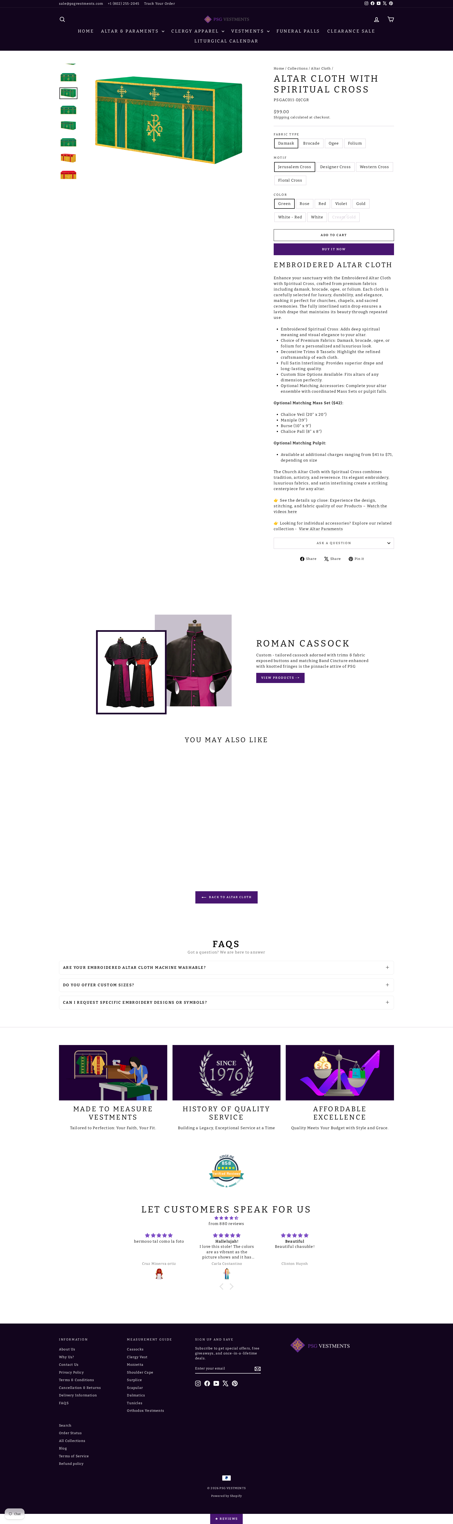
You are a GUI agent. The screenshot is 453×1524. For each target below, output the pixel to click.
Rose (305, 203)
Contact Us (69, 1365)
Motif (280, 157)
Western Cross (374, 167)
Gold (361, 203)
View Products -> (280, 677)
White (317, 217)
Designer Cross (335, 167)
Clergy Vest (137, 1357)
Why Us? (66, 1357)
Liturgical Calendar (226, 41)
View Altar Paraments (321, 529)
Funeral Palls (298, 31)
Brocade (311, 143)
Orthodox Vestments (145, 1411)
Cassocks (135, 1349)
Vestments (248, 31)
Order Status (70, 1433)
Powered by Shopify (226, 1496)
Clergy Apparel (196, 31)
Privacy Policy (71, 1372)
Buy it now (334, 249)
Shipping (281, 117)
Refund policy (71, 1464)
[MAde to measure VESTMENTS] (113, 1072)
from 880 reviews (226, 1223)
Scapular (135, 1388)
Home (86, 31)
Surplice (134, 1380)
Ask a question (334, 543)
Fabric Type (286, 134)
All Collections (72, 1441)
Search (65, 1426)
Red (322, 203)
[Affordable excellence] (340, 1072)
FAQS (64, 1403)
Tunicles (135, 1403)
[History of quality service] (226, 1072)
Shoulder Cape (140, 1372)
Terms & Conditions (76, 1380)
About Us (67, 1349)
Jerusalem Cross (294, 167)
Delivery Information (78, 1395)
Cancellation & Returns (80, 1388)
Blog (63, 1448)
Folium (355, 143)
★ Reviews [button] (226, 1518)
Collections (298, 69)
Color (280, 194)
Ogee (334, 143)
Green (284, 203)
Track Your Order (159, 4)
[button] (222, 1286)
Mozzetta (135, 1365)
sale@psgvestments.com (81, 4)
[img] (226, 1218)
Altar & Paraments (131, 31)
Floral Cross (290, 180)
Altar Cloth (321, 69)
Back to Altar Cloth (230, 897)
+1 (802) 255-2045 (123, 4)
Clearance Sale (351, 31)
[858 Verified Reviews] (226, 1190)
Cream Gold (344, 217)
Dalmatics (136, 1395)
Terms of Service (74, 1456)
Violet (341, 203)
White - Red (290, 217)
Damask (286, 143)
